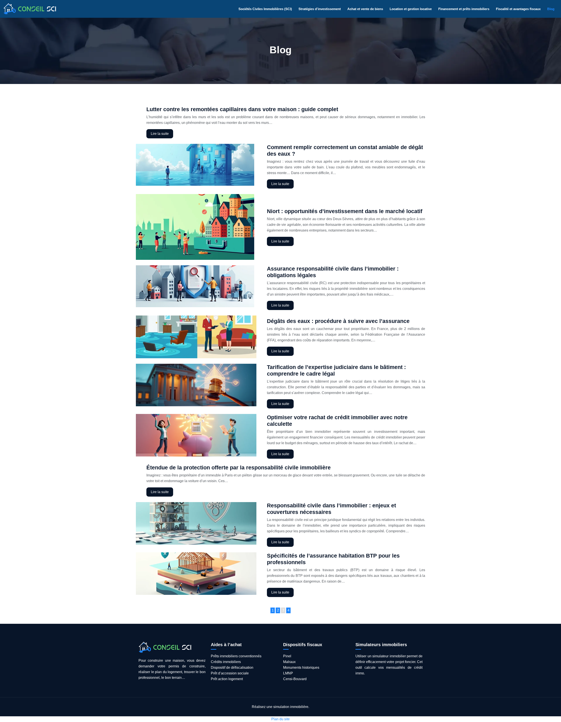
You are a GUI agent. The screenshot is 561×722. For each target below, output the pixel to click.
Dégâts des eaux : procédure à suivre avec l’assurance (338, 321)
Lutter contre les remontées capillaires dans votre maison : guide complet (242, 109)
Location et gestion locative (411, 9)
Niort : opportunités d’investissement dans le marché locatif (344, 211)
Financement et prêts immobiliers (463, 9)
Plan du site (280, 719)
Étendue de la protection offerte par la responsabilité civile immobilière (238, 467)
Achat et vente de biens (365, 9)
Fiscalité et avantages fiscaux (518, 9)
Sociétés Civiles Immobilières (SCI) (265, 9)
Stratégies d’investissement (319, 9)
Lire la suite (160, 133)
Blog (550, 9)
